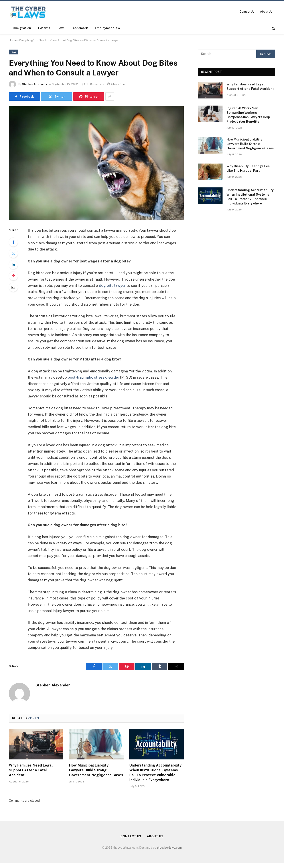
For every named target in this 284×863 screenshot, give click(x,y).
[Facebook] (13, 242)
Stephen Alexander (34, 84)
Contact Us (247, 11)
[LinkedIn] (13, 264)
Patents (44, 28)
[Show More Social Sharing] (109, 96)
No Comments (95, 84)
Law (60, 28)
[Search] (273, 28)
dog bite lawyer (112, 285)
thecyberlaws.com (169, 847)
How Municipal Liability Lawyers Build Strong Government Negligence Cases (96, 770)
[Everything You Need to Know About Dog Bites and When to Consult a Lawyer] (96, 163)
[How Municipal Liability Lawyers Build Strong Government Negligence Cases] (96, 744)
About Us (266, 11)
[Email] (13, 287)
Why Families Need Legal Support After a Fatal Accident (31, 770)
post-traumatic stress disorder (93, 377)
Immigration (21, 28)
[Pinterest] (13, 276)
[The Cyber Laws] (28, 11)
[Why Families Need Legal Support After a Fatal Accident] (36, 744)
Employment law (107, 28)
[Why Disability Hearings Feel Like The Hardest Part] (210, 172)
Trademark (79, 28)
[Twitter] (13, 253)
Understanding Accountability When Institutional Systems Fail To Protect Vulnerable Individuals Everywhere (155, 772)
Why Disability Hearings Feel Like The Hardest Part (249, 168)
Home (13, 40)
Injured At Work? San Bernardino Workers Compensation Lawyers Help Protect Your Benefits (248, 114)
